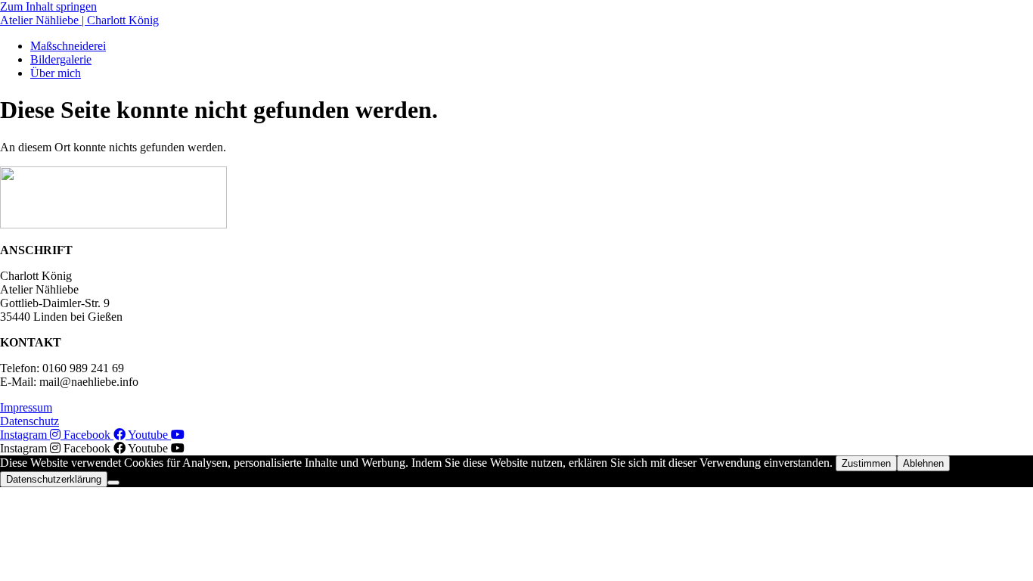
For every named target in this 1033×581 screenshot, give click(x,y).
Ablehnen (923, 463)
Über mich (55, 73)
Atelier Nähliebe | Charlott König (79, 20)
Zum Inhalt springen (48, 6)
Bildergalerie (61, 59)
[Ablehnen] (113, 482)
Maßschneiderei (68, 45)
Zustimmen (866, 463)
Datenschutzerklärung (53, 479)
